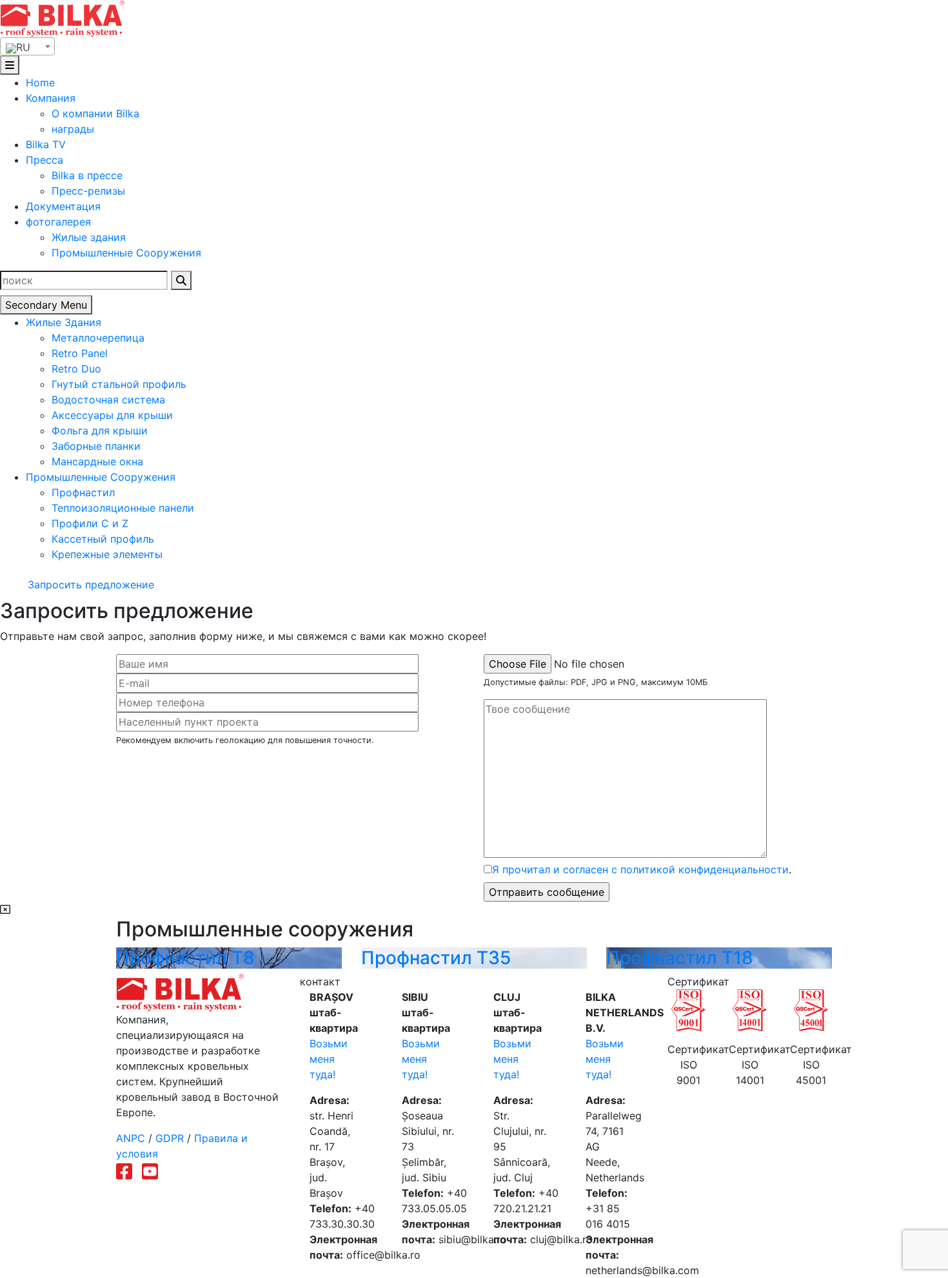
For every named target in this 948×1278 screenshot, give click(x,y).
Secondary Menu (46, 304)
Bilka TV (46, 144)
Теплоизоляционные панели (123, 507)
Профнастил (83, 492)
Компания (50, 98)
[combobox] (27, 46)
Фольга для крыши (100, 430)
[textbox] (27, 47)
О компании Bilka (95, 113)
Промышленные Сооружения (126, 252)
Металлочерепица (98, 337)
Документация (63, 206)
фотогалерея (58, 221)
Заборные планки (96, 446)
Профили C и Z (90, 523)
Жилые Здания (63, 322)
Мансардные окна (97, 461)
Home (40, 82)
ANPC (130, 1138)
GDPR (169, 1138)
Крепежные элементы (107, 554)
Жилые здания (89, 237)
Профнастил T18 (679, 958)
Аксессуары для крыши (112, 415)
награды (73, 128)
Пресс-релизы (88, 190)
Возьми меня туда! (329, 1059)
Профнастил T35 (436, 958)
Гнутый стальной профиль (119, 384)
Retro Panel (80, 353)
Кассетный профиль (103, 538)
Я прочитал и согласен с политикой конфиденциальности (640, 869)
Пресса (44, 159)
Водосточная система (108, 399)
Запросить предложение (89, 584)
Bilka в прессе (87, 175)
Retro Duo (76, 368)
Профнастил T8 (185, 958)
